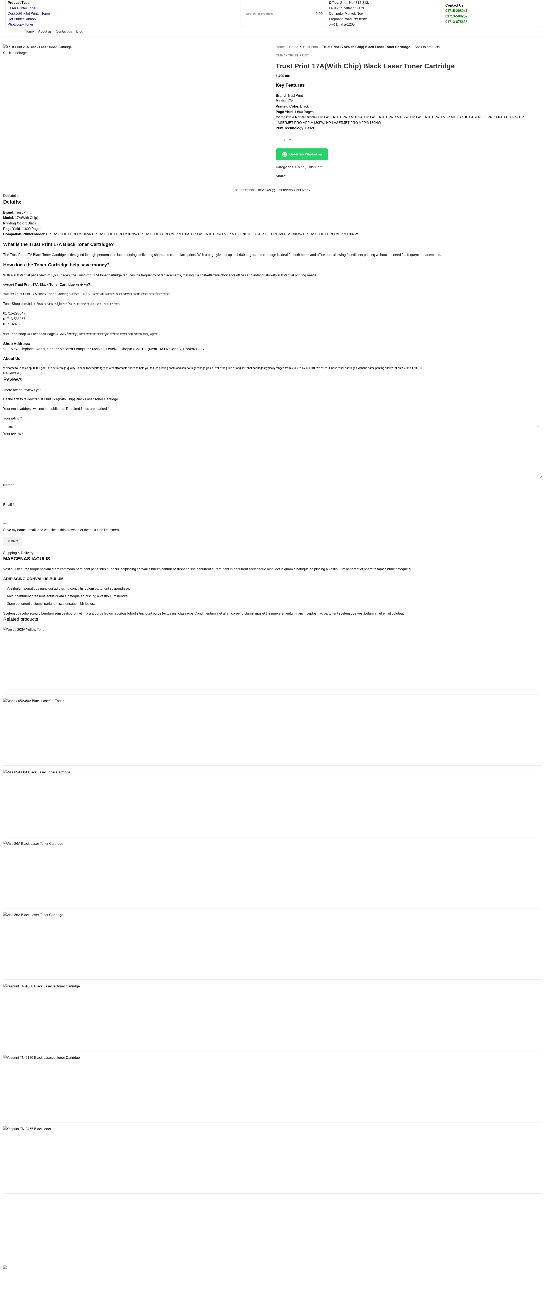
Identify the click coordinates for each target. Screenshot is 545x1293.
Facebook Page (43, 334)
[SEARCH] (300, 14)
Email (8, 505)
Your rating (12, 418)
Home (280, 47)
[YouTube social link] (528, 31)
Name (8, 485)
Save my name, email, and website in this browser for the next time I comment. (61, 530)
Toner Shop (39, 1258)
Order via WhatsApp (305, 154)
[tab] (244, 190)
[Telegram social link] (308, 176)
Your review (13, 434)
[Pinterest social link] (536, 31)
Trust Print (310, 47)
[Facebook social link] (498, 31)
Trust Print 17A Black (32, 284)
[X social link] (505, 31)
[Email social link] (513, 31)
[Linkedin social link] (303, 176)
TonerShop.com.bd (17, 304)
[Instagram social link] (521, 31)
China (293, 47)
